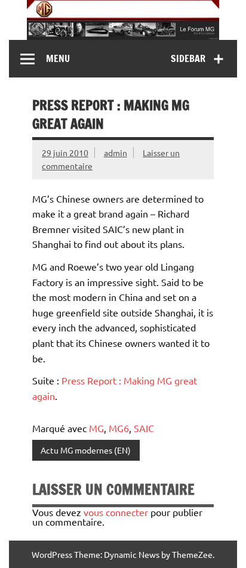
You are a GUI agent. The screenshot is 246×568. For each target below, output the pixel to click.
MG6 (119, 428)
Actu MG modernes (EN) (86, 450)
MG (96, 428)
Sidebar (188, 58)
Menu (58, 58)
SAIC (144, 428)
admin (115, 152)
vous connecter (116, 512)
